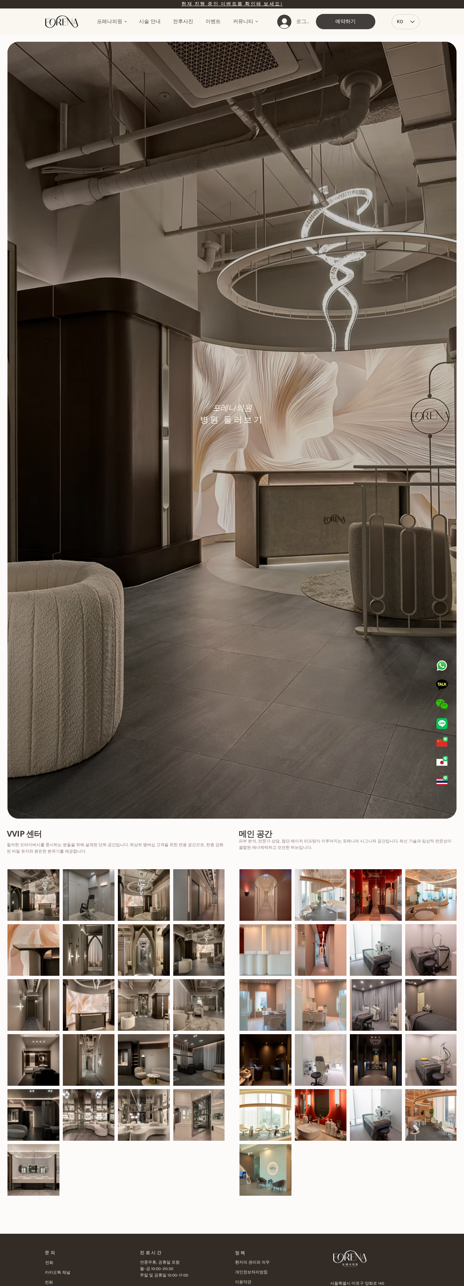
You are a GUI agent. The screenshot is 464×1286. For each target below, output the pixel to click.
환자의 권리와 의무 (252, 1262)
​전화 (49, 1262)
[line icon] (441, 723)
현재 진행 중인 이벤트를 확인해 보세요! (232, 4)
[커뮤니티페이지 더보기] (256, 21)
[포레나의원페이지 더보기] (125, 21)
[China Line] (441, 742)
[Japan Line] (441, 762)
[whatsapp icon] (441, 665)
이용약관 (243, 1282)
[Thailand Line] (441, 781)
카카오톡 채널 (57, 1272)
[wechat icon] (441, 704)
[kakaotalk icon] (441, 684)
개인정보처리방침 (251, 1272)
